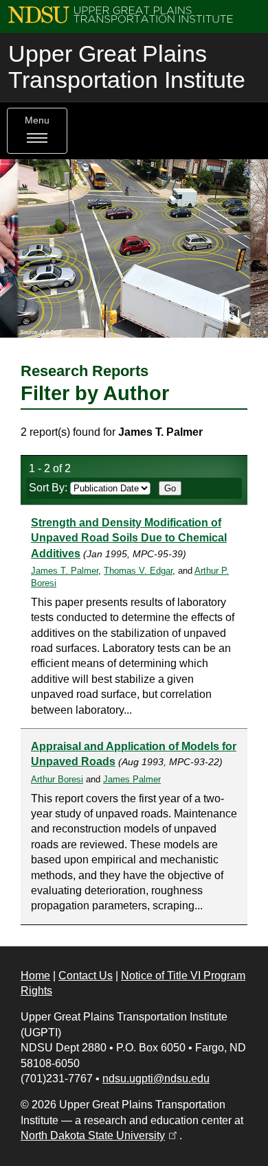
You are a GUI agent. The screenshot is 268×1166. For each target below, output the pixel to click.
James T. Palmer (64, 570)
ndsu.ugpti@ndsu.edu (156, 1078)
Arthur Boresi (57, 779)
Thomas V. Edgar (138, 570)
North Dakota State (100, 1135)
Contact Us (85, 975)
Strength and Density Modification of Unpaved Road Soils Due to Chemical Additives (129, 538)
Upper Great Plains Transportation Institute (126, 67)
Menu (37, 120)
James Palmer (132, 779)
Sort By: (49, 487)
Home (35, 975)
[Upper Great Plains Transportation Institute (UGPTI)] (120, 14)
